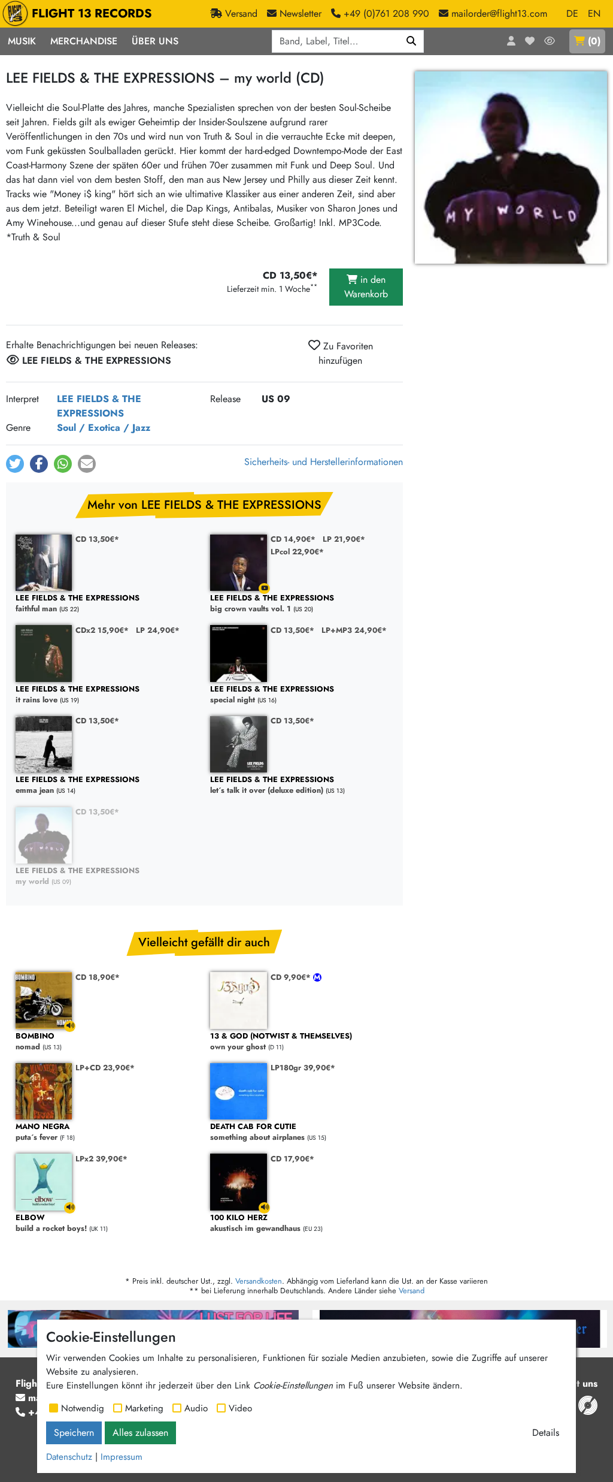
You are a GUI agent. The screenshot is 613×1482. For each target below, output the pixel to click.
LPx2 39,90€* (101, 1158)
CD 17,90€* (292, 1158)
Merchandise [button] (83, 41)
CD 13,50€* (97, 539)
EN (594, 13)
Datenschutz (69, 1456)
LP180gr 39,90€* (303, 1067)
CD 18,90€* (97, 977)
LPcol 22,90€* (297, 551)
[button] (15, 464)
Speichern (74, 1432)
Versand (411, 1290)
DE (572, 13)
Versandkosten (258, 1281)
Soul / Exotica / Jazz (103, 427)
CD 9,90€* (292, 977)
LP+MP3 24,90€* (354, 630)
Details (545, 1432)
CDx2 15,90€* (102, 630)
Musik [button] (22, 41)
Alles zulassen (140, 1432)
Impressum (121, 1456)
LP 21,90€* (344, 539)
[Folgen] (549, 41)
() (594, 41)
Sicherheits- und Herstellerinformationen (323, 462)
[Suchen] (411, 41)
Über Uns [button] (155, 41)
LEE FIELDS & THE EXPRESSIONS (99, 406)
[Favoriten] (529, 41)
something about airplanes (257, 1132)
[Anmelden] (511, 41)
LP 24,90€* (158, 630)
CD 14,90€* (293, 539)
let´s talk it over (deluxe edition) (272, 785)
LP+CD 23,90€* (105, 1067)
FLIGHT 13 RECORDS (92, 13)
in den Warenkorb (366, 287)
